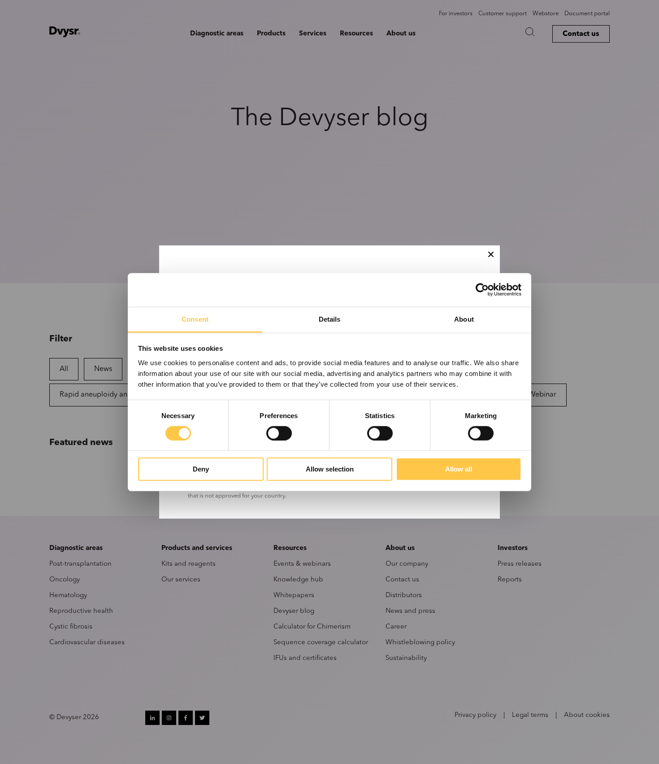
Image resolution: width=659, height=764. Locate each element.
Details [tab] (330, 319)
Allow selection (330, 469)
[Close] (490, 254)
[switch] (279, 433)
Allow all (458, 469)
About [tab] (464, 319)
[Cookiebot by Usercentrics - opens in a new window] (482, 290)
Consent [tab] (195, 319)
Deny (201, 469)
